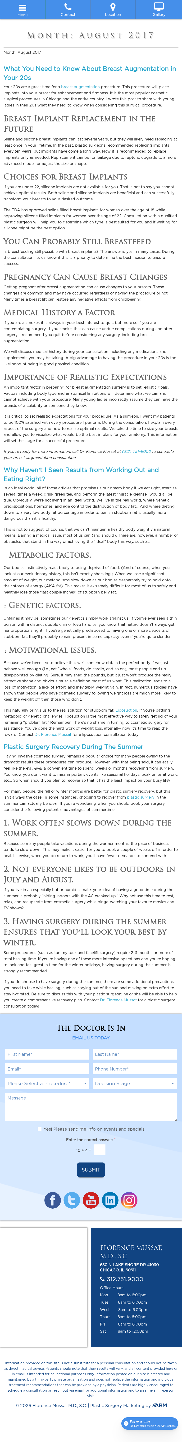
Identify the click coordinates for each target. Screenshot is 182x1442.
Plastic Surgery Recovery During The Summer (73, 746)
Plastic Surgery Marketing (117, 1405)
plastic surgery (140, 797)
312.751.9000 (125, 1279)
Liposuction (126, 710)
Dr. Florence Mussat (53, 734)
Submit (91, 1169)
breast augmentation (80, 87)
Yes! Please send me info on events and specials (94, 1129)
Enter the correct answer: (91, 1140)
